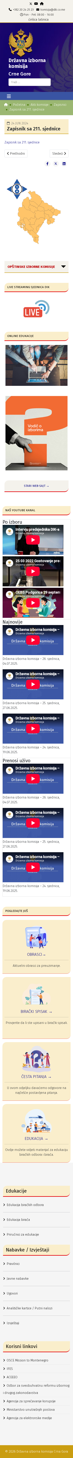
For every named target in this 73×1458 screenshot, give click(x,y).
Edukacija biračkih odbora (25, 1205)
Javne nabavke (18, 1279)
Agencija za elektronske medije (29, 1418)
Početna (19, 105)
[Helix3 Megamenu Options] (9, 96)
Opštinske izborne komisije (31, 267)
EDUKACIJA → (36, 1138)
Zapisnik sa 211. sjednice (22, 142)
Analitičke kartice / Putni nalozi (29, 1308)
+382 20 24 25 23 (23, 9)
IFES (10, 1369)
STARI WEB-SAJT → (36, 486)
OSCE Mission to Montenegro (27, 1360)
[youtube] (36, 4)
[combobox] (30, 82)
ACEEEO (12, 1377)
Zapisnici (60, 105)
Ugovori (12, 1293)
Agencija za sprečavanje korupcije (31, 1401)
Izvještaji (13, 1323)
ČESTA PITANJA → (36, 1076)
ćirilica (32, 19)
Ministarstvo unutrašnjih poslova (31, 1410)
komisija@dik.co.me (53, 9)
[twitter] (30, 4)
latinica (43, 19)
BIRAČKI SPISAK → (37, 1011)
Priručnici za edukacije (23, 1234)
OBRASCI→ (36, 954)
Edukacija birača (18, 1220)
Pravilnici (13, 1264)
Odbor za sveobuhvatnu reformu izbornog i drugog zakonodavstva (36, 1389)
